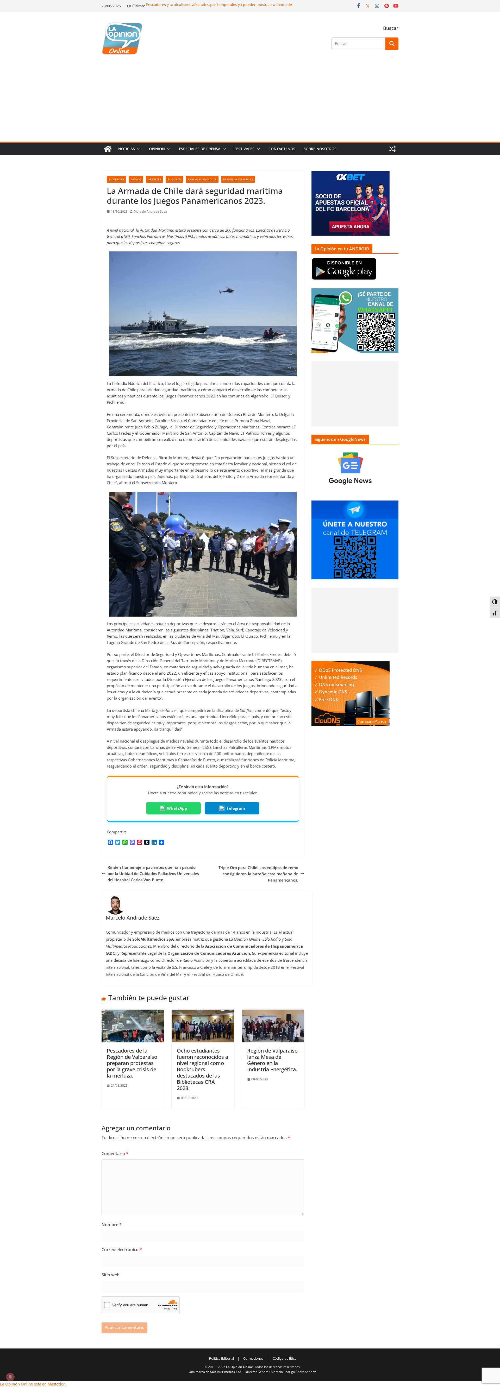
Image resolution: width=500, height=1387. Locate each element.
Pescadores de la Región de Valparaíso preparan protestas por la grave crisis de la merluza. (132, 1063)
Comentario (115, 1153)
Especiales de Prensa (199, 148)
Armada (136, 179)
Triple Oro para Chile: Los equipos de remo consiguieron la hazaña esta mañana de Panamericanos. (258, 874)
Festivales (244, 148)
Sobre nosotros (320, 148)
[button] (138, 149)
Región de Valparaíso (238, 179)
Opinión (157, 148)
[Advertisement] (250, 102)
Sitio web (111, 1275)
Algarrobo (116, 179)
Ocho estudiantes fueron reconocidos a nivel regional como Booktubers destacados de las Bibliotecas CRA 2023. (202, 1069)
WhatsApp (177, 808)
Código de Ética (284, 1358)
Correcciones (253, 1358)
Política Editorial (221, 1358)
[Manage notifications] (10, 1377)
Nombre (112, 1224)
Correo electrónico (122, 1249)
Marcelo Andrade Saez (150, 211)
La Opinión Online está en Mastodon (33, 1383)
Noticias (126, 148)
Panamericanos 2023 (202, 179)
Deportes (154, 179)
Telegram (236, 808)
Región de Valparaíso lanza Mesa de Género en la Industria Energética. (272, 1060)
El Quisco (174, 179)
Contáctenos (281, 148)
